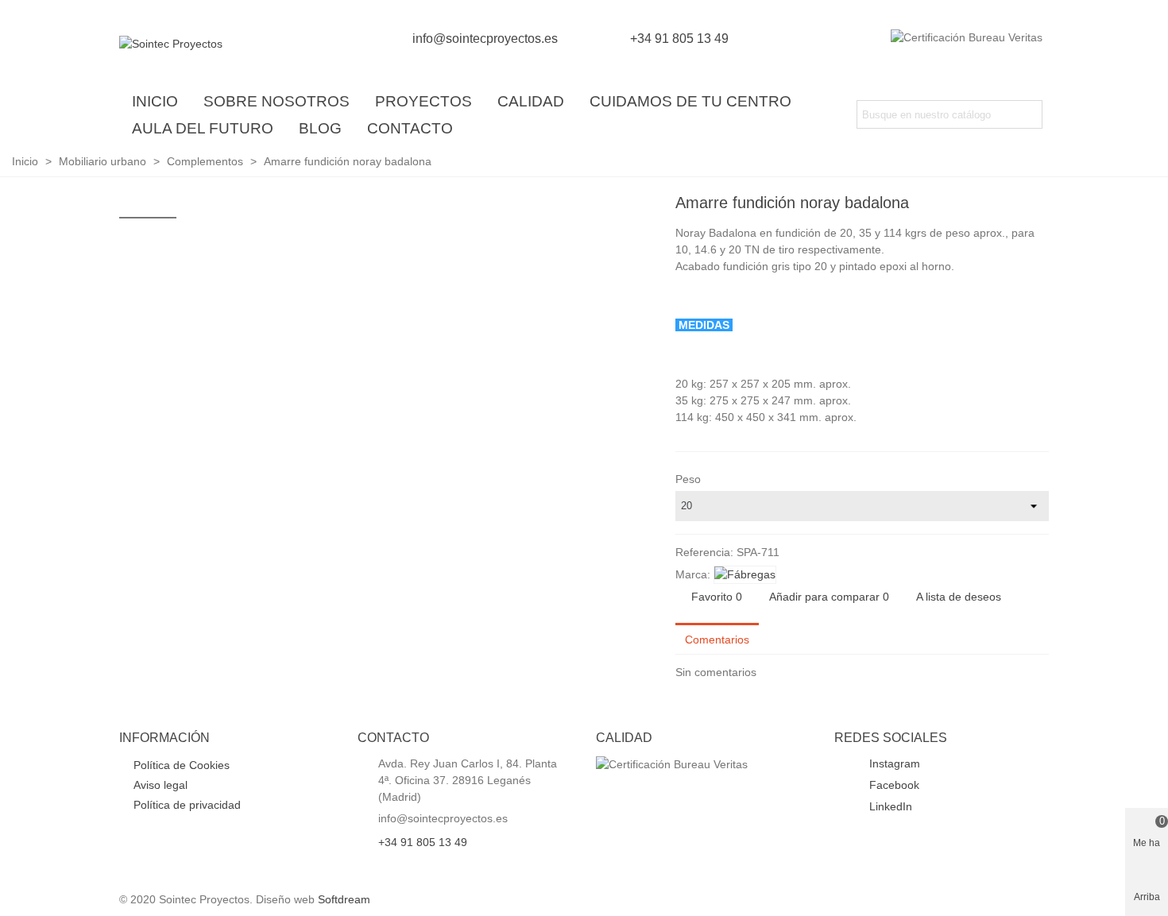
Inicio (155, 101)
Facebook (892, 785)
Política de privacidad (187, 804)
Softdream (344, 899)
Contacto (410, 128)
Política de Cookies (181, 765)
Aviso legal (160, 785)
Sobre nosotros (276, 101)
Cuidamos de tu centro (690, 101)
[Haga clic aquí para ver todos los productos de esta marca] (745, 575)
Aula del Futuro (202, 128)
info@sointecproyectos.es (485, 38)
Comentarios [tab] (717, 639)
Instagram (893, 763)
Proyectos (423, 101)
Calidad (530, 101)
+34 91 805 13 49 (679, 38)
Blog (320, 128)
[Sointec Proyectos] (206, 43)
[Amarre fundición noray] (1037, 205)
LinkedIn (889, 806)
